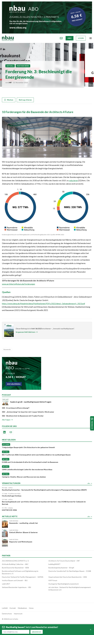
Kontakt (13, 608)
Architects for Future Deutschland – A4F (64, 561)
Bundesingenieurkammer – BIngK (61, 568)
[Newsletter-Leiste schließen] (90, 629)
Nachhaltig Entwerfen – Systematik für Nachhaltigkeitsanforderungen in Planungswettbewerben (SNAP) (44, 490)
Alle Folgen (6, 420)
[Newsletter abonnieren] (61, 38)
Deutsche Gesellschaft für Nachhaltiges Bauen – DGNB (69, 571)
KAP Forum (52, 580)
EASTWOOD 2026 (9, 510)
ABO (69, 38)
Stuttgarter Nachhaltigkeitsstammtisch (63, 584)
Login (81, 38)
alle (89, 483)
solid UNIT (6, 584)
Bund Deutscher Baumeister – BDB (15, 568)
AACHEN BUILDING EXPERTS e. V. (15, 561)
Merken (10, 100)
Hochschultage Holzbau (11, 496)
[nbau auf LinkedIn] (4, 432)
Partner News (23, 66)
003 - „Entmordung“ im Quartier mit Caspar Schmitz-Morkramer (28, 412)
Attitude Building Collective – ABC (15, 564)
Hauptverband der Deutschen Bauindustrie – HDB (67, 577)
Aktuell (10, 66)
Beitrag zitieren (25, 100)
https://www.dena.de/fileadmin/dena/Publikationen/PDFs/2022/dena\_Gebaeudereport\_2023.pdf (43, 303)
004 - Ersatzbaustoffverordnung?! (15, 408)
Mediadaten (22, 608)
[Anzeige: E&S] (47, 17)
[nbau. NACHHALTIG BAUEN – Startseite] (8, 38)
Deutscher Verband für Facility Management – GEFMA (22, 577)
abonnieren (36, 632)
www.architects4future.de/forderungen (18, 284)
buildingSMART (54, 564)
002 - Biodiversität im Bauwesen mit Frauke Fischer (23, 416)
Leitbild (5, 608)
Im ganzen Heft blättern (25, 332)
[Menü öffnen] (90, 38)
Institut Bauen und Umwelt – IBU (15, 580)
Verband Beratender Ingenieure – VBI (16, 587)
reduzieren (73, 180)
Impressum (18, 614)
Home (31, 608)
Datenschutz (7, 614)
